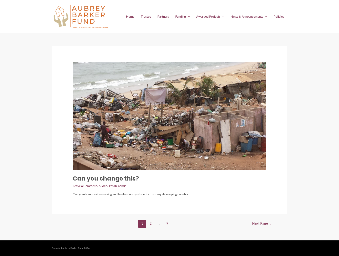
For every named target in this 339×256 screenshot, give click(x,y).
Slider (103, 186)
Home (130, 16)
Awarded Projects (208, 16)
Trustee (146, 16)
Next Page (262, 223)
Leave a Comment (85, 186)
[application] (188, 16)
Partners (163, 16)
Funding (180, 16)
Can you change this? (106, 178)
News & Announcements (247, 16)
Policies (278, 16)
